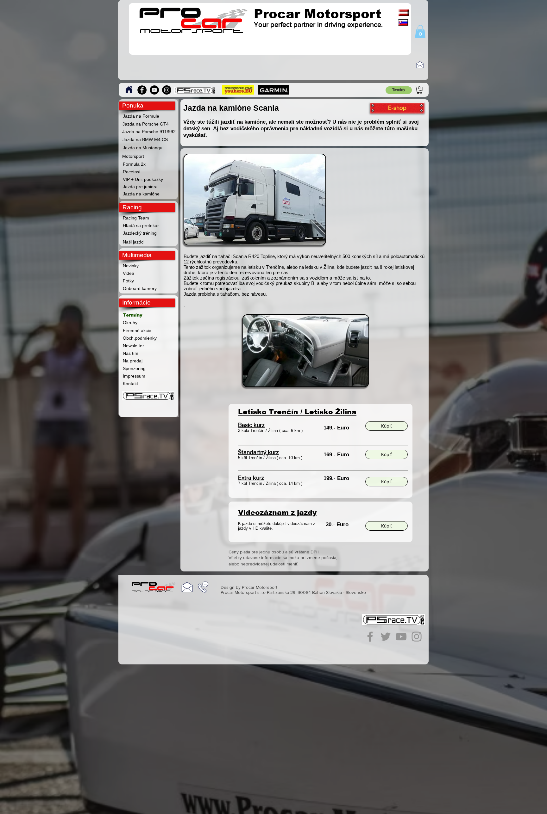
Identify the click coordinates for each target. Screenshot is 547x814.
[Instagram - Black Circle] (166, 90)
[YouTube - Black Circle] (154, 90)
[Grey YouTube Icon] (401, 636)
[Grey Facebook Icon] (370, 636)
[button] (420, 31)
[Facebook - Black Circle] (142, 90)
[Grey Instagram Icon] (416, 636)
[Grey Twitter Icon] (385, 636)
